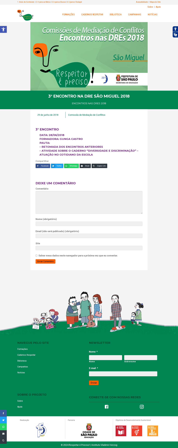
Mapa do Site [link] (155, 2)
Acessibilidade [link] (142, 2)
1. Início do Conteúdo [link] (25, 2)
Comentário (42, 188)
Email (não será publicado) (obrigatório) (57, 231)
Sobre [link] (150, 7)
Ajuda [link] (158, 7)
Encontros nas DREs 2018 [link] (89, 103)
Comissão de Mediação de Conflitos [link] (86, 115)
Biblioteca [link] (116, 14)
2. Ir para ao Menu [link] (43, 2)
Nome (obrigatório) (46, 219)
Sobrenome (130, 361)
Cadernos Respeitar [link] (92, 14)
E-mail (93, 368)
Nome (93, 351)
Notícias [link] (152, 14)
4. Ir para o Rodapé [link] (74, 2)
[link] (3, 29)
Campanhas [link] (134, 14)
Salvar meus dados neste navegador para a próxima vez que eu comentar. (78, 255)
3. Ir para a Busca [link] (59, 2)
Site (38, 243)
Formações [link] (68, 14)
